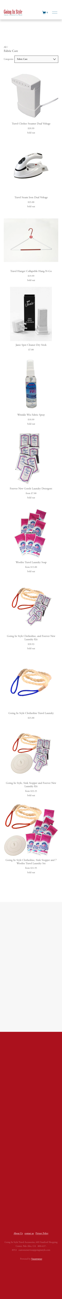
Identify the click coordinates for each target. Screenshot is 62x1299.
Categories (8, 59)
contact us (29, 1233)
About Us (18, 1233)
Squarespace (36, 1258)
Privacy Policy (42, 1233)
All (5, 47)
